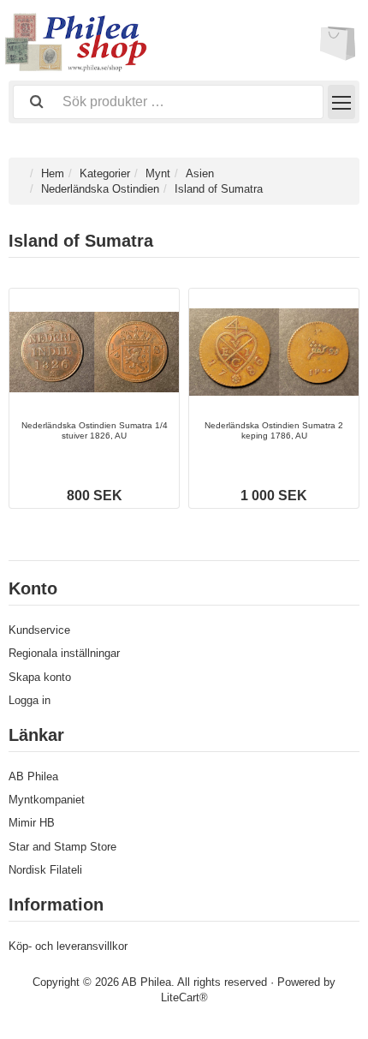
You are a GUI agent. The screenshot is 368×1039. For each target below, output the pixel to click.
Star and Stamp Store (62, 846)
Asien (200, 173)
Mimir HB (32, 822)
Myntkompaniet (47, 799)
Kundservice (39, 630)
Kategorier (105, 173)
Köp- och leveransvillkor (68, 946)
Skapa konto (40, 677)
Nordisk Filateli (45, 869)
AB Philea (33, 776)
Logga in (29, 700)
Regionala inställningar (64, 653)
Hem (52, 173)
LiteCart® (184, 997)
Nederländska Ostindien (100, 188)
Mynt (157, 173)
